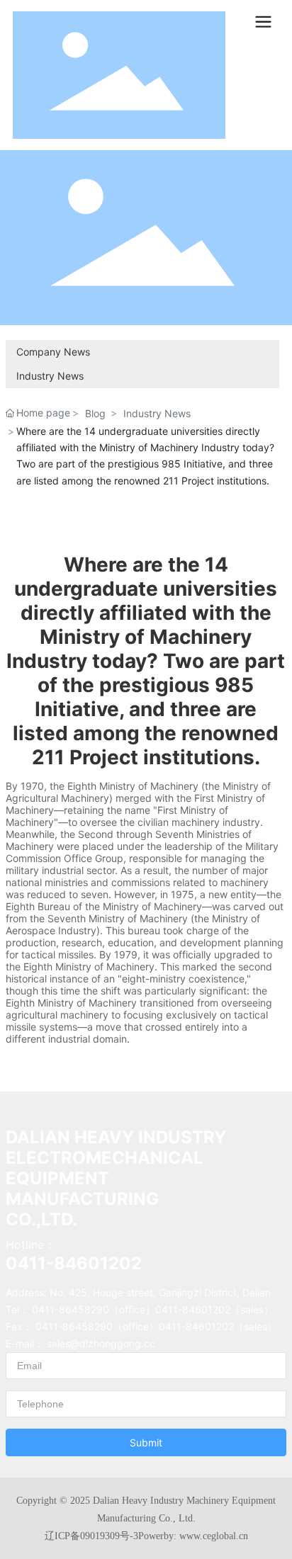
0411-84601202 (74, 1263)
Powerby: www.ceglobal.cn (193, 1536)
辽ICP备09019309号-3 (91, 1536)
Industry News (50, 376)
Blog (95, 413)
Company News (53, 352)
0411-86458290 (70, 1309)
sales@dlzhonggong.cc (101, 1343)
